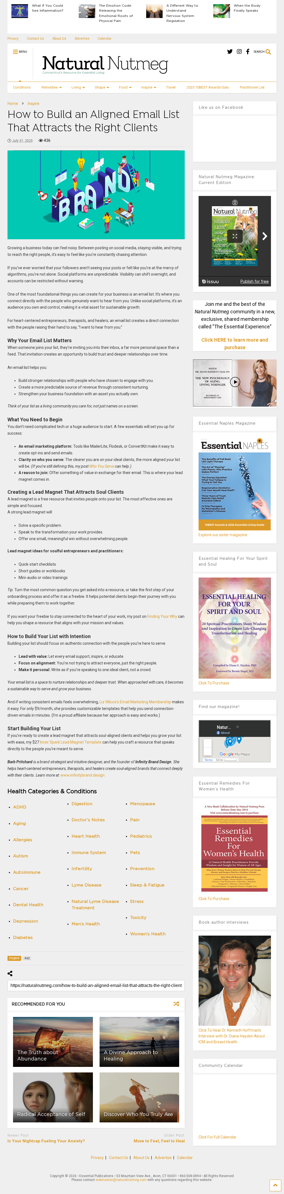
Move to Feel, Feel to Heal (159, 1140)
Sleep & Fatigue (147, 885)
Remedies (50, 87)
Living (76, 87)
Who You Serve (101, 466)
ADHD (19, 807)
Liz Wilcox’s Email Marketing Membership (135, 702)
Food (123, 87)
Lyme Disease (87, 885)
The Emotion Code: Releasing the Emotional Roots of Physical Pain (116, 13)
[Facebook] (248, 51)
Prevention (142, 869)
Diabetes (23, 938)
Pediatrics (141, 836)
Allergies (22, 840)
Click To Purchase (214, 683)
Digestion (82, 804)
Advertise (82, 39)
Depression (25, 921)
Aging (19, 824)
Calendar (104, 39)
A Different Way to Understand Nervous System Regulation (182, 13)
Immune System (89, 853)
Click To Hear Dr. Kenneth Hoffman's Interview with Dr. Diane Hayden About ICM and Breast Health (232, 1036)
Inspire (146, 87)
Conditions (22, 87)
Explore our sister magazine (223, 535)
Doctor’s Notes (88, 820)
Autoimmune (26, 872)
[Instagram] (239, 51)
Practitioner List (252, 87)
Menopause (142, 804)
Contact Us (35, 39)
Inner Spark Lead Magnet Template (71, 742)
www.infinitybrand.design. (82, 775)
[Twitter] (230, 51)
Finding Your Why (162, 616)
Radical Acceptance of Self (51, 1114)
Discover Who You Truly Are (138, 1114)
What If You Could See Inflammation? (48, 8)
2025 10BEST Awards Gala (208, 87)
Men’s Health (86, 924)
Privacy (13, 39)
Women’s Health (148, 934)
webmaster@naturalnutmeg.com (121, 1180)
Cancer (21, 889)
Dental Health (28, 905)
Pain (135, 820)
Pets (135, 853)
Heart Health (86, 836)
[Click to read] (53, 1042)
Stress (137, 902)
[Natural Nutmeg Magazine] (103, 77)
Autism (20, 856)
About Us (59, 39)
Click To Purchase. (214, 898)
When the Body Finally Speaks (247, 8)
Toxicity (138, 918)
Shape (100, 87)
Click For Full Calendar (217, 1137)
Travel (171, 87)
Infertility (82, 869)
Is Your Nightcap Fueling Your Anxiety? (46, 1140)
